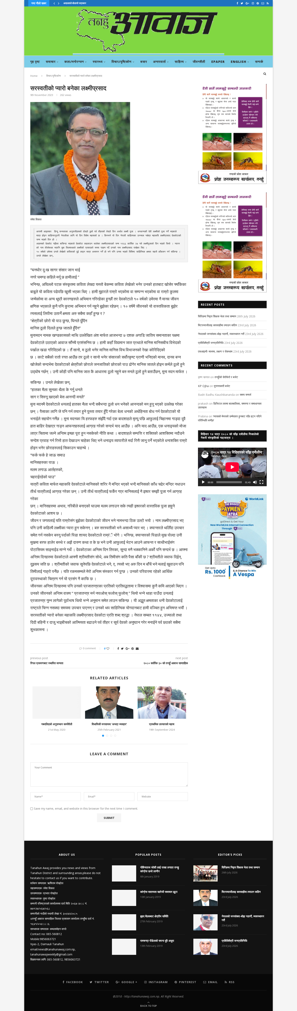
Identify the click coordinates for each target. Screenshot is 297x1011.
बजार (143, 61)
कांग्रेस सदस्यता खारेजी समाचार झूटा (158, 892)
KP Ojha (203, 386)
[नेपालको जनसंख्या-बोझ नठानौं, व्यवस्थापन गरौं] (205, 922)
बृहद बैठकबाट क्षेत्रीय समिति (154, 916)
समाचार (51, 61)
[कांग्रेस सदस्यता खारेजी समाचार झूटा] (124, 898)
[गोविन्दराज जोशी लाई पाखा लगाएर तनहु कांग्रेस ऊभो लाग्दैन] (124, 873)
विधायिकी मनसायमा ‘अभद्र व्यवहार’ (109, 724)
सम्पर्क (259, 61)
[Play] (203, 482)
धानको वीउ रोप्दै (70, 3)
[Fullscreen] (261, 482)
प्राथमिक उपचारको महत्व (161, 724)
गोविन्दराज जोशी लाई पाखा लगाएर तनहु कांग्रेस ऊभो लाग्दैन (159, 869)
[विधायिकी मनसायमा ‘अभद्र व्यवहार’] (109, 702)
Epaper (218, 61)
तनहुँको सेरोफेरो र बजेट (226, 377)
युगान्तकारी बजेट (222, 386)
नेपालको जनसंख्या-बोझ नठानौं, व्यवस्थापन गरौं (221, 334)
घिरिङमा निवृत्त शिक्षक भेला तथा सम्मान (217, 316)
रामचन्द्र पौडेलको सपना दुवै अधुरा (157, 941)
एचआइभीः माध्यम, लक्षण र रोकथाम (215, 351)
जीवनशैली (199, 61)
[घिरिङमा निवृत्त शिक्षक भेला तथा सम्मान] (205, 873)
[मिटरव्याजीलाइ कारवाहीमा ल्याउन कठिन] (205, 898)
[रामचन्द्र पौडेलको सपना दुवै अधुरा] (124, 947)
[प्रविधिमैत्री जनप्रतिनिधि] (205, 947)
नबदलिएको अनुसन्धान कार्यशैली (56, 724)
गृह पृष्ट (35, 61)
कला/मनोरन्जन (74, 61)
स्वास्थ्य (98, 61)
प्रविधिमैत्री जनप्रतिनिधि (210, 343)
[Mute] (255, 482)
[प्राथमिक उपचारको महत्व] (162, 702)
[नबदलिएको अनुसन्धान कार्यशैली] (57, 702)
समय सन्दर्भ (245, 395)
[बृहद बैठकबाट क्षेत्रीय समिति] (124, 922)
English (238, 61)
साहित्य (179, 61)
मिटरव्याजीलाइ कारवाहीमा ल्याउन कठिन (217, 325)
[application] (232, 467)
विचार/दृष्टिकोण (122, 61)
